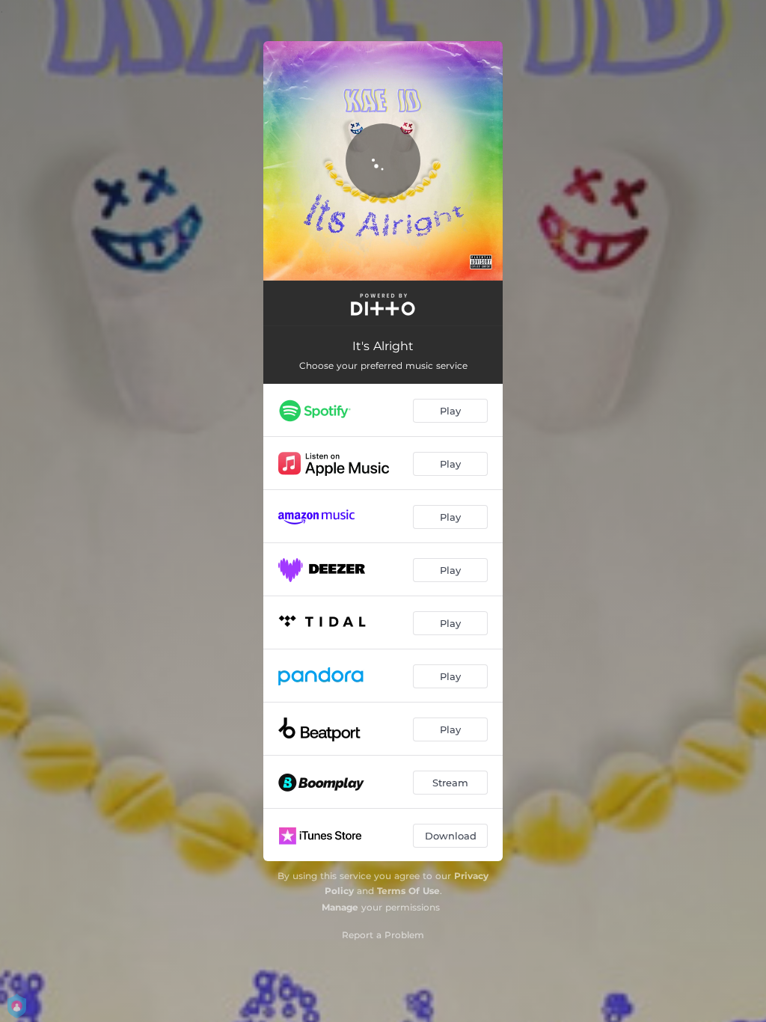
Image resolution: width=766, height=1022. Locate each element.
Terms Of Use (408, 890)
